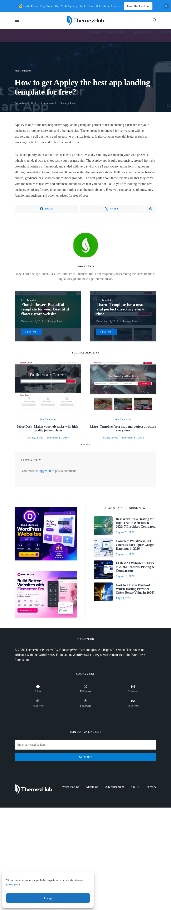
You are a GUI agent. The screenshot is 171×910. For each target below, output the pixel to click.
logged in (45, 471)
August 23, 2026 (125, 532)
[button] (81, 444)
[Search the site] (154, 20)
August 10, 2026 (125, 576)
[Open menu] (17, 20)
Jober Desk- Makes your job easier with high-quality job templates (48, 428)
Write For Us (70, 786)
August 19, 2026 (125, 554)
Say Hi (135, 786)
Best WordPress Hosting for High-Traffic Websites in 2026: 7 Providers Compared (136, 522)
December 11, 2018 (25, 103)
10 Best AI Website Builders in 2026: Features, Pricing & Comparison (135, 566)
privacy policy (13, 884)
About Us (92, 786)
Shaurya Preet (68, 103)
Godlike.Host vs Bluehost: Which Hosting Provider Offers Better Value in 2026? (135, 588)
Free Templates (23, 70)
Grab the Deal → (138, 6)
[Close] (166, 6)
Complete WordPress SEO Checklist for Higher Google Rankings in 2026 (135, 544)
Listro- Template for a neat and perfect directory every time (123, 428)
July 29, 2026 (123, 598)
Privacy (151, 786)
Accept (48, 898)
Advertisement (114, 786)
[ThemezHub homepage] (85, 20)
